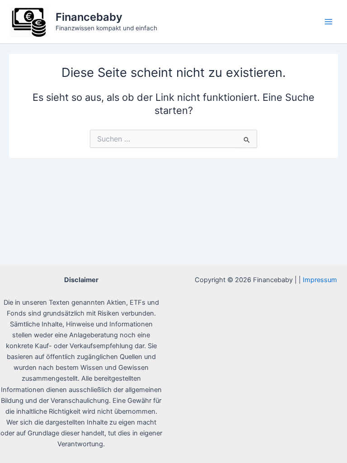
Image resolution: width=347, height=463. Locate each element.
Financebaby (89, 17)
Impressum (320, 280)
